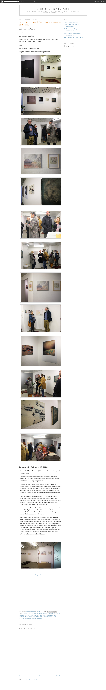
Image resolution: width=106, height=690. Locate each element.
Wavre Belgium (37, 618)
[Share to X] (52, 612)
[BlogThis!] (50, 612)
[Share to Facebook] (53, 612)
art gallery (38, 613)
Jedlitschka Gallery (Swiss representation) (71, 25)
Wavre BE (28, 618)
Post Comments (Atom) (32, 680)
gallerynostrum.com (40, 575)
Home (40, 676)
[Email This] (48, 612)
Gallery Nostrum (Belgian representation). (71, 30)
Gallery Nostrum (46, 616)
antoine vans (28, 613)
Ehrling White (23, 616)
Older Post (58, 676)
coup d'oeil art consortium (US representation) (72, 34)
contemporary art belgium (46, 615)
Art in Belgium (48, 613)
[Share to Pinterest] (55, 612)
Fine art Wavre (34, 616)
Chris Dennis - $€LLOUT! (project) (74, 37)
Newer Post (22, 676)
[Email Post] (45, 611)
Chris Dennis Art (53, 8)
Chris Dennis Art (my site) (71, 22)
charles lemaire (30, 615)
